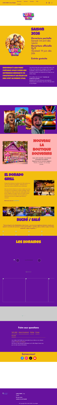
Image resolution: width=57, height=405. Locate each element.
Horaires (32, 1)
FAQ (37, 1)
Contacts (19, 4)
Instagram (23, 341)
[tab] (14, 332)
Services (26, 1)
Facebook (17, 341)
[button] (17, 260)
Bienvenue (19, 1)
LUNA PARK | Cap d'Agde (9, 2)
